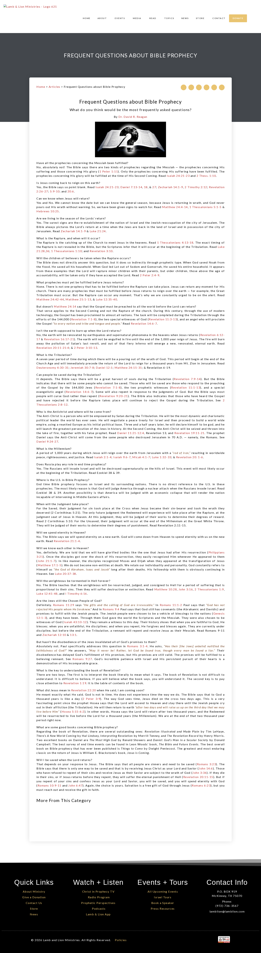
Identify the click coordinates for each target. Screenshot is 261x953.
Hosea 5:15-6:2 (73, 711)
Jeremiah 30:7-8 (82, 367)
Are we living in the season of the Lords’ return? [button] (71, 218)
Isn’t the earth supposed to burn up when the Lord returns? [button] (78, 330)
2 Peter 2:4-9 (149, 275)
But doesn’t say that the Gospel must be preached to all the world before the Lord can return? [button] (116, 306)
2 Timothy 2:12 (196, 187)
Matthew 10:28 (165, 589)
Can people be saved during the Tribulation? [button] (68, 374)
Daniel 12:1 (104, 367)
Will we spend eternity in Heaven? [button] (61, 532)
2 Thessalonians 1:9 (209, 589)
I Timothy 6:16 (76, 593)
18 (146, 187)
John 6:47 (75, 785)
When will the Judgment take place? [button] (62, 504)
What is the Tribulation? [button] (54, 354)
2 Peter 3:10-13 (85, 347)
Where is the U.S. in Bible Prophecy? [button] (62, 479)
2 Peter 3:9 (91, 698)
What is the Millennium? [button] (54, 448)
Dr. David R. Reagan (132, 116)
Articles (54, 86)
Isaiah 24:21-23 (178, 175)
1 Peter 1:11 (108, 171)
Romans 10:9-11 (49, 785)
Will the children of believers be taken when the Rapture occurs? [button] (83, 258)
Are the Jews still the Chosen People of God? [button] (69, 600)
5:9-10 (55, 191)
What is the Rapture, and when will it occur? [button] (68, 238)
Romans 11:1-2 (171, 605)
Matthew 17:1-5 (49, 565)
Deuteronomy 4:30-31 (52, 367)
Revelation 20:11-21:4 (52, 347)
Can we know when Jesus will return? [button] (63, 198)
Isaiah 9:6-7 (122, 457)
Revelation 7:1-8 (83, 319)
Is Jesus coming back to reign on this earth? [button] (68, 182)
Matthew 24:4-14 (175, 207)
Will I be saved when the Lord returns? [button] (64, 759)
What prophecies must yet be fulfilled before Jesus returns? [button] (80, 282)
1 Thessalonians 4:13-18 (175, 242)
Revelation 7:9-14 (187, 379)
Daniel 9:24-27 (47, 441)
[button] (183, 87)
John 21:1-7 (46, 560)
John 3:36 (199, 772)
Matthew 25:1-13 (78, 299)
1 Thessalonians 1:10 (66, 251)
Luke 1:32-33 (161, 457)
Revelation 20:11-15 (198, 777)
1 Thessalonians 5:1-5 (205, 207)
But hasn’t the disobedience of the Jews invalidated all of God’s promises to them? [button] (96, 642)
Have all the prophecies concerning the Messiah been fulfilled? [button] (82, 163)
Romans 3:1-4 (137, 646)
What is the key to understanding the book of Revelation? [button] (78, 670)
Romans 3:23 (206, 764)
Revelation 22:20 (83, 690)
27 (154, 187)
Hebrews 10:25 (47, 211)
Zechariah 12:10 (54, 634)
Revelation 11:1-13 (185, 387)
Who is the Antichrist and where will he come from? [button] (73, 411)
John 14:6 (206, 768)
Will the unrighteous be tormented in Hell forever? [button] (73, 580)
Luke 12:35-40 (106, 299)
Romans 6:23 (201, 785)
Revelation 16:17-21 (59, 339)
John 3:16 (186, 589)
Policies (121, 940)
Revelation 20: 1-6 (189, 457)
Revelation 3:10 (101, 251)
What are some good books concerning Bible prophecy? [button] (77, 727)
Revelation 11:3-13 (163, 319)
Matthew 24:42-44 (50, 299)
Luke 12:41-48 (47, 593)
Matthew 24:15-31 (128, 367)
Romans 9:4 (111, 609)
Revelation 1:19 (74, 683)
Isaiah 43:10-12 (75, 622)
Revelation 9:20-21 (113, 396)
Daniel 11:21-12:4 (130, 433)
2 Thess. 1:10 (206, 175)
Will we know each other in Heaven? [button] (62, 548)
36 (47, 251)
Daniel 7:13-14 (131, 187)
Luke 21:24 (98, 231)
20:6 (70, 191)
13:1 (73, 634)
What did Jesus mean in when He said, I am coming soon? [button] (90, 690)
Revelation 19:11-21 (189, 433)
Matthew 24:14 (65, 306)
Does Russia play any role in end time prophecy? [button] (71, 464)
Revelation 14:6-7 (144, 323)
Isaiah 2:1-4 (103, 457)
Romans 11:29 (63, 605)
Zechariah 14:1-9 (170, 187)
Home (40, 86)
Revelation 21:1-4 (67, 541)
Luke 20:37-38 (65, 573)
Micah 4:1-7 (141, 457)
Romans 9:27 (82, 659)
